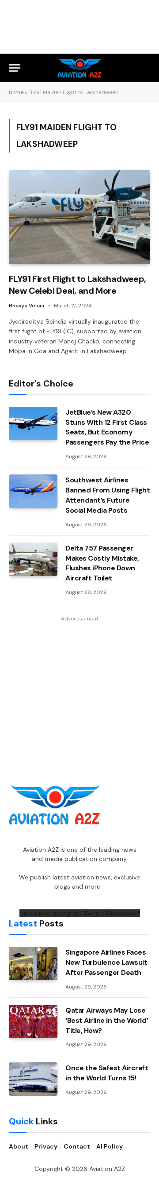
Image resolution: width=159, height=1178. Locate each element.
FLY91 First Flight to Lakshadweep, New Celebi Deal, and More (77, 284)
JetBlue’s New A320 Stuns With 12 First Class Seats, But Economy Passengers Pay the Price (107, 427)
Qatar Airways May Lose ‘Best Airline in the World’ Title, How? (106, 1020)
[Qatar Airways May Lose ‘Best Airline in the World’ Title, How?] (33, 1021)
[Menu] (14, 68)
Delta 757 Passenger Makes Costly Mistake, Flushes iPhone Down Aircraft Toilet (102, 563)
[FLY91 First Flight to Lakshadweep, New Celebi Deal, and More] (79, 217)
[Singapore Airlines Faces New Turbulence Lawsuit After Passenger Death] (33, 963)
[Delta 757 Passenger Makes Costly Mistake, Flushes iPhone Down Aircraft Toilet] (33, 559)
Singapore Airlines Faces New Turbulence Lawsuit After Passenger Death (106, 962)
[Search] (146, 68)
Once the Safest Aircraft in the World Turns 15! (106, 1073)
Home (16, 92)
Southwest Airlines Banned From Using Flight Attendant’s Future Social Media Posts (107, 495)
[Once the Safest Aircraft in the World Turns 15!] (33, 1079)
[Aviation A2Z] (79, 68)
